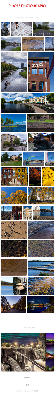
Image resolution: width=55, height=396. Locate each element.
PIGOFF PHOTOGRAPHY (27, 5)
